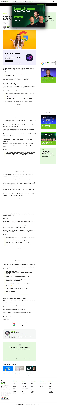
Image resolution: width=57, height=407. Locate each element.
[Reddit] (6, 395)
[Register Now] (48, 72)
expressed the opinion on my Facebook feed (20, 221)
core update (21, 74)
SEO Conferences (33, 394)
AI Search (11, 1)
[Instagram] (4, 395)
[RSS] (8, 395)
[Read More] (48, 119)
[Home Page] (4, 1)
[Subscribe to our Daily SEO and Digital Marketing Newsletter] (53, 2)
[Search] (55, 2)
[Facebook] (8, 393)
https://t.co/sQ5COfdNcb (11, 96)
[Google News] (1, 393)
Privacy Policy (51, 389)
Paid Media (17, 1)
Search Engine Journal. (24, 404)
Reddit (23, 394)
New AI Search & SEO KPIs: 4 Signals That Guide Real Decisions (48, 80)
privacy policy (24, 358)
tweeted (6, 149)
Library (32, 386)
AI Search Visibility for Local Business (47, 143)
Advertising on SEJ (43, 383)
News (5, 319)
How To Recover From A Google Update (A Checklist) (19, 373)
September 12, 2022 (28, 98)
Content (14, 388)
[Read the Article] (8, 368)
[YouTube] (6, 393)
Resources (26, 1)
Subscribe (50, 383)
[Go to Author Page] (4, 27)
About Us (34, 1)
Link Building (24, 383)
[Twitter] (10, 393)
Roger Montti (10, 27)
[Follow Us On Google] (19, 324)
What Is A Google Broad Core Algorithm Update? (8, 372)
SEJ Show (32, 389)
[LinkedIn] (4, 393)
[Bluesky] (1, 395)
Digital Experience (15, 391)
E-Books (32, 388)
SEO (13, 1)
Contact (50, 386)
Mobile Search (24, 386)
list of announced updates (11, 69)
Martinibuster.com (24, 333)
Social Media (15, 389)
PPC (22, 391)
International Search (25, 388)
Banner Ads (41, 386)
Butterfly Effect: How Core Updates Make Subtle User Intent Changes (30, 373)
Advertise (38, 1)
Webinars (31, 1)
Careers (50, 388)
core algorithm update (8, 101)
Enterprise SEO (24, 389)
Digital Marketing (22, 1)
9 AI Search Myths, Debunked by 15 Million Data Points (47, 126)
